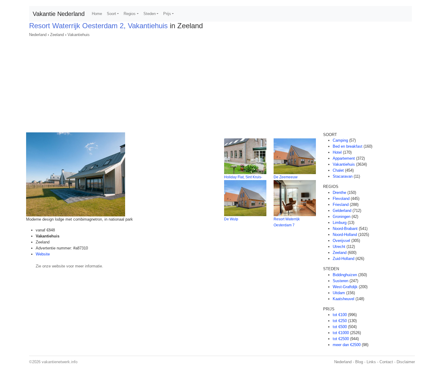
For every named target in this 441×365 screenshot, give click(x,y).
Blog (359, 362)
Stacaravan (342, 176)
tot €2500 (341, 338)
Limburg (339, 222)
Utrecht (339, 246)
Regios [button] (130, 13)
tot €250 (340, 320)
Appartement (344, 158)
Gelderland (342, 210)
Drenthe (339, 192)
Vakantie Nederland (59, 14)
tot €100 (340, 314)
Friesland (341, 204)
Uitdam (339, 293)
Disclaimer (406, 362)
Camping (340, 140)
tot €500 (340, 326)
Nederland (37, 34)
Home (97, 13)
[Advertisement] (220, 83)
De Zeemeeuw (286, 177)
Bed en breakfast (347, 146)
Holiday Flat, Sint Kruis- (243, 177)
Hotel (337, 152)
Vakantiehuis (79, 34)
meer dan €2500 (347, 344)
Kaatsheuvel (343, 299)
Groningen (341, 216)
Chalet (338, 170)
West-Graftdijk (345, 287)
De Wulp (231, 219)
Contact (386, 362)
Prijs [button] (167, 13)
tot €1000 (341, 332)
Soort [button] (111, 13)
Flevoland (341, 198)
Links (371, 362)
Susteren (340, 281)
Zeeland (57, 34)
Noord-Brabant (345, 228)
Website (43, 254)
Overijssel (341, 240)
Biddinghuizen (345, 275)
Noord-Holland (345, 234)
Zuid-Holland (343, 258)
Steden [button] (149, 13)
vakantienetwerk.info (59, 362)
